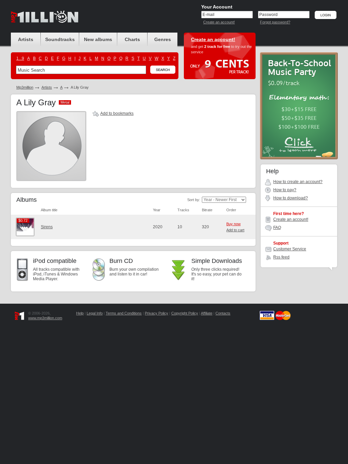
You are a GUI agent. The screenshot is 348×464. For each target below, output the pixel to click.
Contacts (222, 313)
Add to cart (235, 230)
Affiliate (206, 313)
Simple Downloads (216, 260)
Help (80, 313)
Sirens (47, 227)
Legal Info (95, 313)
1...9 (20, 58)
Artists (46, 87)
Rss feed (281, 257)
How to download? (290, 198)
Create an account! (219, 22)
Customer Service (289, 249)
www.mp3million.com (45, 318)
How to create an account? (298, 181)
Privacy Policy (156, 313)
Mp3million (24, 87)
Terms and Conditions (124, 313)
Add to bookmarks (117, 113)
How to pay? (284, 190)
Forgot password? (275, 22)
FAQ (277, 227)
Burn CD (121, 260)
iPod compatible (54, 260)
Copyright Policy (184, 313)
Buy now (233, 224)
